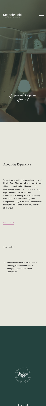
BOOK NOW (8, 223)
